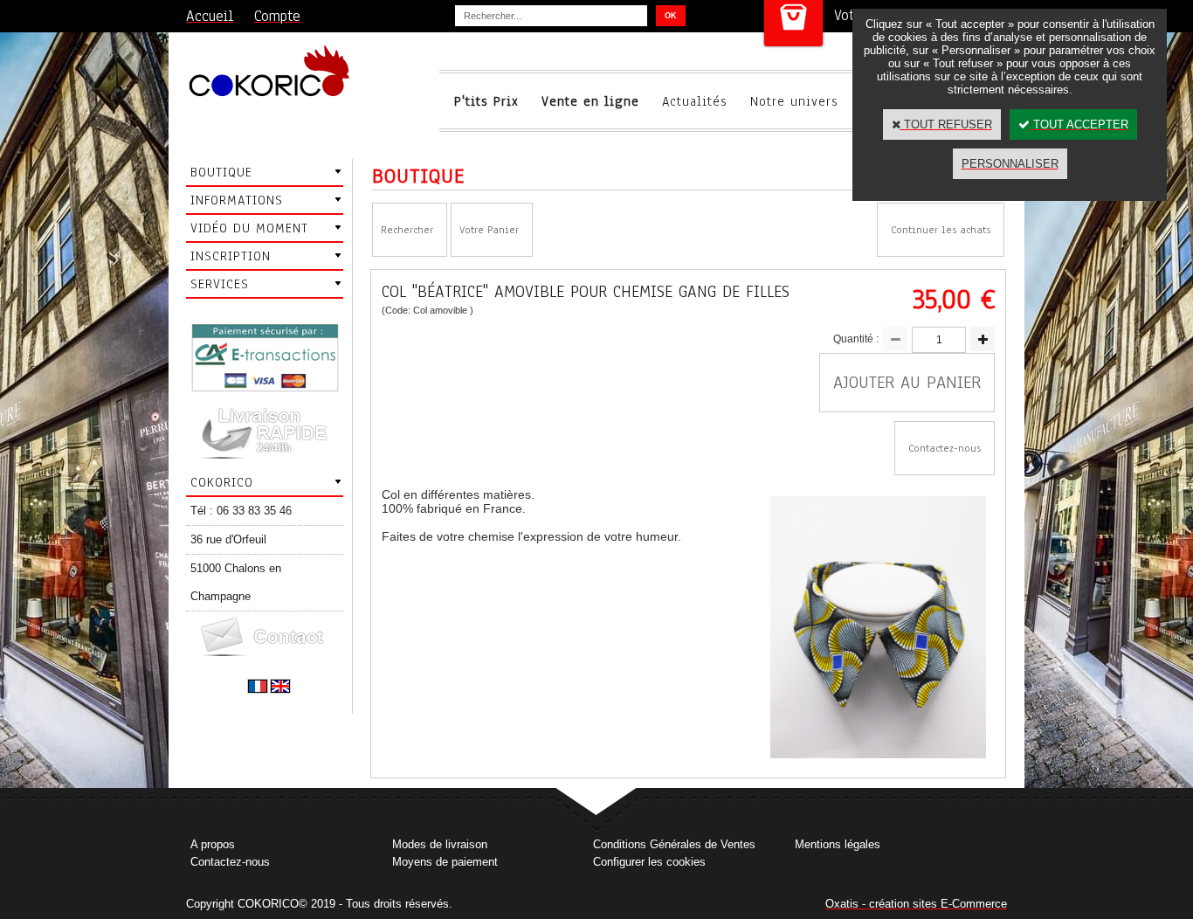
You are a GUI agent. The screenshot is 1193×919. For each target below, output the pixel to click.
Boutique (221, 172)
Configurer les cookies (649, 861)
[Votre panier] (793, 23)
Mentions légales (837, 844)
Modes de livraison (439, 844)
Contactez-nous (230, 861)
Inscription (230, 256)
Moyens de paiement (445, 861)
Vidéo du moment (249, 228)
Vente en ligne (590, 101)
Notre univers (794, 101)
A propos (212, 844)
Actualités (695, 101)
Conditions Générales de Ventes (674, 844)
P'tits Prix (486, 101)
